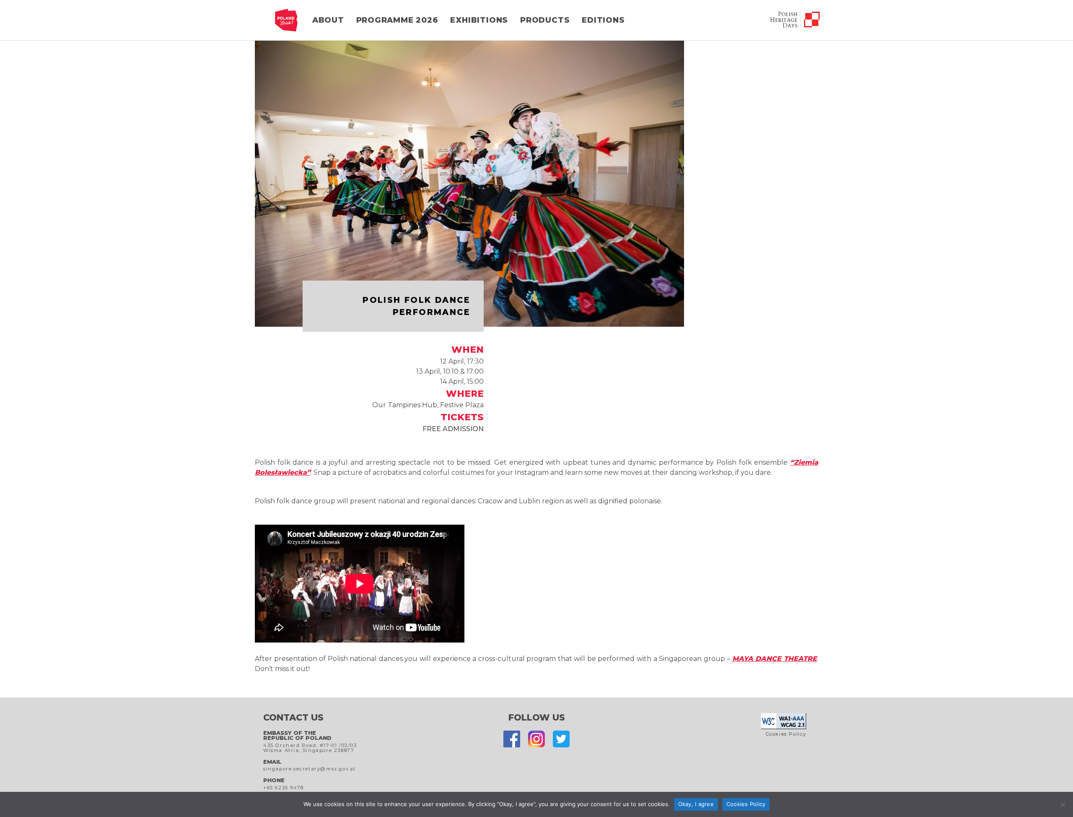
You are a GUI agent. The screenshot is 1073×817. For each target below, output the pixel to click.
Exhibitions (479, 20)
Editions (603, 20)
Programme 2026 (397, 20)
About (328, 20)
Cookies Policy (786, 734)
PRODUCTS (545, 20)
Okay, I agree (696, 804)
